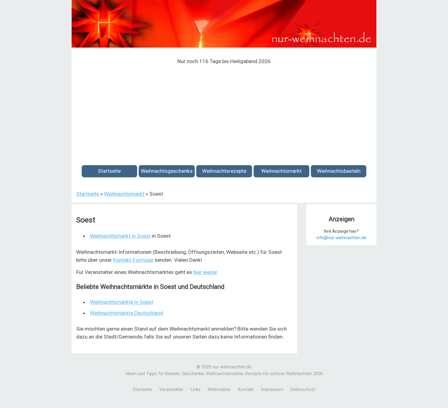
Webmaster (219, 389)
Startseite (109, 171)
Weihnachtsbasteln (339, 171)
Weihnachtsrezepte (224, 171)
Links (196, 389)
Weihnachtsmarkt (281, 171)
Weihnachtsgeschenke (167, 171)
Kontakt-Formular (133, 260)
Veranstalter (171, 389)
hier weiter (205, 272)
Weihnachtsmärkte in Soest (121, 302)
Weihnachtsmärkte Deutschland (126, 313)
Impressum (272, 389)
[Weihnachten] (224, 45)
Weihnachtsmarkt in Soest (120, 236)
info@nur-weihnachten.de (341, 237)
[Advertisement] (224, 111)
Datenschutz (302, 389)
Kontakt (246, 389)
